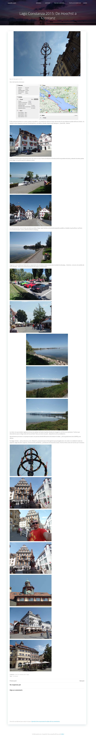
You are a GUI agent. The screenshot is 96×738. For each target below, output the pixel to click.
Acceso (85, 3)
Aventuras (47, 3)
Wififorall (38, 3)
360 (16, 674)
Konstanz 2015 (22, 674)
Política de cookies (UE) (75, 3)
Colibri (62, 734)
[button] (47, 53)
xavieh (12, 79)
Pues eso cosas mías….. (59, 3)
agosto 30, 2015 (18, 79)
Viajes (27, 674)
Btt (18, 674)
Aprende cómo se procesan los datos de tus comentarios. (45, 721)
